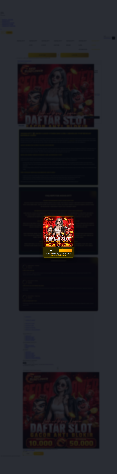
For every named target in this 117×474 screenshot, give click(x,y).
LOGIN (51, 250)
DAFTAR (65, 250)
